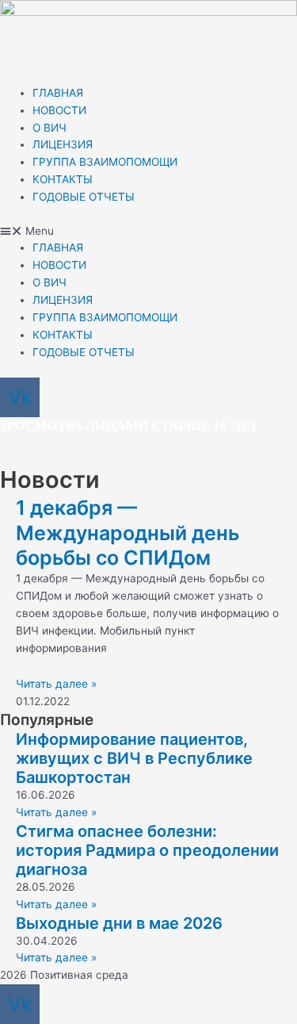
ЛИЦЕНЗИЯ (62, 144)
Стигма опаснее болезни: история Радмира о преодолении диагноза (147, 850)
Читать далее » (56, 683)
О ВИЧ (49, 127)
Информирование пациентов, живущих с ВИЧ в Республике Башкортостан (134, 758)
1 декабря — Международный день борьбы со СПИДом (127, 533)
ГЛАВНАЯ (57, 92)
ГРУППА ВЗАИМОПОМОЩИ (104, 161)
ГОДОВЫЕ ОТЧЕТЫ (83, 196)
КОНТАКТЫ (62, 179)
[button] (148, 231)
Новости (50, 479)
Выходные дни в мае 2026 (119, 923)
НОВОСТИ (59, 110)
